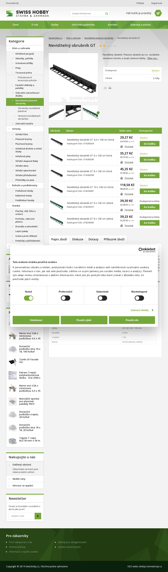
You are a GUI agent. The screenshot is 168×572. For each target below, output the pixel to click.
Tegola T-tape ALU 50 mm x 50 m (29, 439)
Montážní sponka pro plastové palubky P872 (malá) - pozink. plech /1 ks (29, 404)
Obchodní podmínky (83, 24)
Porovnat (129, 146)
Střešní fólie (21, 134)
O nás (35, 24)
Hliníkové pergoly (24, 53)
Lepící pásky (21, 231)
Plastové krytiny (23, 139)
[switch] (65, 298)
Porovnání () (12, 3)
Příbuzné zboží (114, 239)
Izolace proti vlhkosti (26, 235)
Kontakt (112, 24)
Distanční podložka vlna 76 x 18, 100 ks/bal (29, 349)
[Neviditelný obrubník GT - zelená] (90, 112)
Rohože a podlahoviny (24, 185)
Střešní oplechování (25, 170)
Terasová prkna (23, 72)
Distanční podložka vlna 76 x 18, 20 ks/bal (29, 427)
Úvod (15, 24)
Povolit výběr (84, 320)
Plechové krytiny (24, 143)
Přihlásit (140, 3)
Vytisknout (109, 87)
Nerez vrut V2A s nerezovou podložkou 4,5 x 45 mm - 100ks (29, 389)
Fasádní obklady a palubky (24, 86)
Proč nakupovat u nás (20, 542)
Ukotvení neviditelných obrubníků (29, 117)
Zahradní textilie (24, 123)
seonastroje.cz (154, 566)
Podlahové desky (24, 190)
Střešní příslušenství (25, 175)
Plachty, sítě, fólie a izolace (25, 212)
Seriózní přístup (17, 546)
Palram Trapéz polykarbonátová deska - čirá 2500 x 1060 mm (29, 376)
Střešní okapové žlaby (26, 161)
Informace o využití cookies (23, 551)
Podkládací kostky (24, 200)
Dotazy (93, 239)
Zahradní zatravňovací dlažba (27, 94)
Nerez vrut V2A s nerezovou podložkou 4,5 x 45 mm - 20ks (29, 337)
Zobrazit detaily (140, 310)
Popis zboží (59, 239)
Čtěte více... (152, 58)
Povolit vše (132, 320)
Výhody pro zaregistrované (72, 542)
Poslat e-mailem (105, 87)
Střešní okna (21, 165)
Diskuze (77, 239)
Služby (55, 24)
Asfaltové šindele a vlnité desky (28, 150)
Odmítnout (36, 320)
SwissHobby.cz (55, 38)
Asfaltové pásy (23, 156)
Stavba (16, 205)
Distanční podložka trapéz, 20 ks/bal (29, 414)
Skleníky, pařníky (24, 58)
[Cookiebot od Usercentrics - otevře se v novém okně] (141, 250)
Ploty (18, 67)
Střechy (16, 128)
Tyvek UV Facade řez (28, 361)
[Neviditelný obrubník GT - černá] (73, 77)
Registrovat (156, 3)
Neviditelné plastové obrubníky (99, 38)
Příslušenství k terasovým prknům (27, 79)
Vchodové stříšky (24, 63)
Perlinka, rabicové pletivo (24, 220)
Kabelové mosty (23, 195)
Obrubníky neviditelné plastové (29, 110)
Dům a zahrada (73, 38)
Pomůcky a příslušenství (27, 240)
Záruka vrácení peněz (69, 546)
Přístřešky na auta (24, 180)
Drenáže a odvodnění (26, 226)
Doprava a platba (141, 24)
